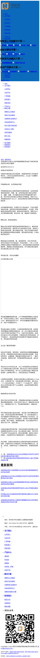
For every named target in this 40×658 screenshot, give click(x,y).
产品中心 (7, 36)
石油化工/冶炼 (9, 129)
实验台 (33, 651)
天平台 (2, 653)
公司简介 (7, 19)
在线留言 (7, 603)
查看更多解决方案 (10, 591)
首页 (5, 14)
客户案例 (7, 143)
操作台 (36, 651)
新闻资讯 (7, 144)
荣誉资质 (7, 33)
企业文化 (7, 23)
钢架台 (6, 653)
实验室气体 (11, 653)
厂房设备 (7, 26)
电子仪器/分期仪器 (10, 125)
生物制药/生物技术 (10, 118)
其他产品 (16, 653)
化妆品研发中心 (9, 122)
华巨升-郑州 (27, 656)
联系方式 (7, 599)
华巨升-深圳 (9, 656)
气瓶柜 (29, 651)
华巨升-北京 (15, 656)
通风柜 (6, 556)
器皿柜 (6, 563)
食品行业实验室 (9, 115)
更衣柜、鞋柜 (8, 566)
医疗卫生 (7, 136)
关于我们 (7, 16)
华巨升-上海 (21, 656)
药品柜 (6, 559)
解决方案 (7, 108)
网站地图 (7, 606)
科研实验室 (8, 132)
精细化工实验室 (9, 111)
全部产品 (7, 570)
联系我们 (7, 29)
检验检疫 (7, 139)
